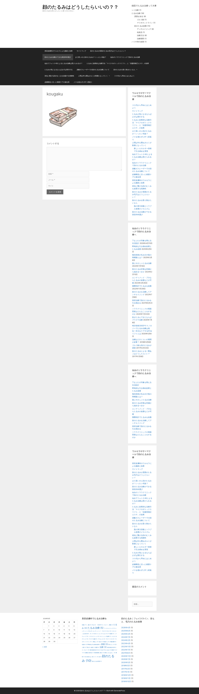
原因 (104, 644)
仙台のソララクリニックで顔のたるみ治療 (125, 57)
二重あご (95, 641)
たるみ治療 (136, 13)
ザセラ (108, 631)
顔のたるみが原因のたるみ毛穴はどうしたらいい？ (108, 51)
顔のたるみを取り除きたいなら (124, 70)
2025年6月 (125, 631)
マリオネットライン (145, 23)
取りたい (112, 644)
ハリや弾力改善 (138, 42)
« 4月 (44, 647)
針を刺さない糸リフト (91, 656)
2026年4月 (125, 628)
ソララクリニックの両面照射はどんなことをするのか (142, 311)
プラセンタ (101, 639)
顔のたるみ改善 (140, 26)
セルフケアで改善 (108, 633)
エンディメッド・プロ (99, 631)
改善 (93, 647)
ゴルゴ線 (140, 20)
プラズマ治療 (93, 639)
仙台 (101, 641)
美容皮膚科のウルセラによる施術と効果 (59, 51)
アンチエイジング (144, 29)
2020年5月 (125, 662)
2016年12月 (126, 675)
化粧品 (139, 32)
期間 (97, 647)
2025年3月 (125, 634)
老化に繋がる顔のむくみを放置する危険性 (59, 76)
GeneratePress (119, 691)
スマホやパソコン (97, 633)
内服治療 (113, 641)
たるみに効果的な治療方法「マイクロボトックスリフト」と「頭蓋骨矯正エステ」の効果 (118, 63)
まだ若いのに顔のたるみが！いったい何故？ (90, 57)
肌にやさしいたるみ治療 (142, 263)
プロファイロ (110, 639)
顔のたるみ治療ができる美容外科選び (58, 57)
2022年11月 (126, 647)
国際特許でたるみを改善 (142, 286)
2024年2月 (125, 640)
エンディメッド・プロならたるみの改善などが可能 (142, 280)
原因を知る (138, 16)
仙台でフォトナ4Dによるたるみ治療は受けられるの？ (64, 63)
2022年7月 (125, 650)
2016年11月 (126, 678)
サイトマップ (81, 51)
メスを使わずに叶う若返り (83, 82)
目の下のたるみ (106, 650)
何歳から (106, 641)
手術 (88, 647)
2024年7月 (125, 637)
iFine (94, 625)
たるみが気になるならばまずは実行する (59, 70)
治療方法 (140, 35)
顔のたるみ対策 (97, 661)
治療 (103, 647)
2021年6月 (125, 653)
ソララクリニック (94, 636)
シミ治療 (135, 10)
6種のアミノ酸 (86, 625)
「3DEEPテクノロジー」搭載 (104, 625)
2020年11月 (126, 656)
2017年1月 (125, 672)
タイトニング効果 (105, 636)
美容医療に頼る (99, 652)
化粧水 (84, 644)
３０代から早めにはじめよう (124, 76)
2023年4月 (125, 643)
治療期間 (140, 39)
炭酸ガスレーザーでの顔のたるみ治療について (93, 70)
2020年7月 (125, 659)
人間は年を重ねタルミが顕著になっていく (93, 76)
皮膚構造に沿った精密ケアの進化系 (57, 82)
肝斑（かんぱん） (109, 652)
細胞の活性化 (89, 652)
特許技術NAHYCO (95, 650)
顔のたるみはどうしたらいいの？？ (80, 7)
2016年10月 (126, 681)
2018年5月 (125, 666)
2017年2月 (125, 669)
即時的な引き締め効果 (94, 644)
